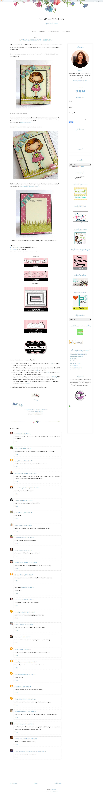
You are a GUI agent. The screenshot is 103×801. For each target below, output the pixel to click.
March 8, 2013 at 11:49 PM (30, 473)
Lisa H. (16, 525)
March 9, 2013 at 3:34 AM (25, 512)
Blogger (54, 789)
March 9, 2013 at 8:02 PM (29, 711)
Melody (80, 70)
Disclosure (66, 31)
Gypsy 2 (17, 461)
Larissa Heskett (19, 473)
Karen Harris (18, 612)
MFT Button (18, 127)
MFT (21, 44)
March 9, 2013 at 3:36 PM (29, 699)
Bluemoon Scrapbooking (76, 356)
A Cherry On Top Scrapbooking (78, 354)
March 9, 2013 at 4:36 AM (25, 525)
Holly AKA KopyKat (20, 488)
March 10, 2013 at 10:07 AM (30, 738)
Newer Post (13, 783)
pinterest (44, 409)
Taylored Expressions (76, 367)
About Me (42, 31)
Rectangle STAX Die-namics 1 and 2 (29, 186)
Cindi (16, 637)
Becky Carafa (18, 674)
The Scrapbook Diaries (76, 370)
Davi (16, 448)
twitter (38, 409)
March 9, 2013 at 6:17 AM (26, 575)
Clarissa (17, 500)
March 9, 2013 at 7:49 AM (28, 612)
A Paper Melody (51, 19)
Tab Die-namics (27, 122)
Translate (81, 166)
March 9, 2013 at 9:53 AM (24, 649)
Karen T (17, 724)
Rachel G (17, 624)
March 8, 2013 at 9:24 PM (23, 433)
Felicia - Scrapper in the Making (23, 751)
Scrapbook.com (74, 365)
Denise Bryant (19, 699)
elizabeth (17, 575)
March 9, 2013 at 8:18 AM (26, 624)
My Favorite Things (75, 363)
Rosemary (17, 600)
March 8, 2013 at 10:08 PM (24, 448)
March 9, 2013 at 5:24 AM (25, 550)
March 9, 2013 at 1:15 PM (28, 674)
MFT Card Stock (14, 247)
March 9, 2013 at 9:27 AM (24, 637)
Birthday (34, 414)
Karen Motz (18, 537)
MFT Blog (54, 377)
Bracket (22, 122)
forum (47, 372)
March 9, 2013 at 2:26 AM (25, 500)
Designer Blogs (55, 791)
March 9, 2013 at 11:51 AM (30, 662)
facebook (31, 409)
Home (34, 31)
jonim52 (17, 512)
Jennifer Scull (18, 738)
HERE (52, 363)
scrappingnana (19, 662)
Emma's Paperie (74, 361)
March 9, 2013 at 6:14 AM (30, 562)
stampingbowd (19, 711)
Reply (16, 441)
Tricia (16, 649)
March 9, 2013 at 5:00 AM (27, 537)
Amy (16, 433)
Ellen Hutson (73, 358)
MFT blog (27, 383)
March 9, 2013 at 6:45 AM (27, 587)
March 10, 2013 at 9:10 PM (39, 751)
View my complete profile (80, 80)
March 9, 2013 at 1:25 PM (24, 686)
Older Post (58, 783)
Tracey (16, 550)
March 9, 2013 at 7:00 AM (27, 600)
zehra (16, 686)
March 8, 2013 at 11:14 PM (26, 461)
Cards (39, 414)
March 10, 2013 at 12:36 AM (26, 724)
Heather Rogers (19, 562)
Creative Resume (53, 31)
